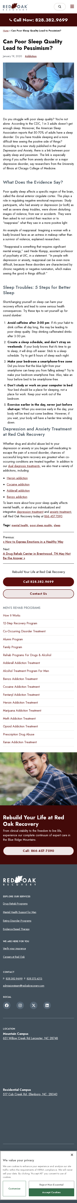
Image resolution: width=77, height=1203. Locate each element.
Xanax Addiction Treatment (20, 742)
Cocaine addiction (18, 484)
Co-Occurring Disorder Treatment (24, 631)
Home (6, 30)
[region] (38, 1175)
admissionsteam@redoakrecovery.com (23, 986)
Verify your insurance (14, 948)
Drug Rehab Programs (15, 903)
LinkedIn (47, 1005)
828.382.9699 (14, 978)
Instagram (20, 1005)
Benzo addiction (17, 497)
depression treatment (30, 512)
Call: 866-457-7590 (38, 851)
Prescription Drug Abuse (18, 734)
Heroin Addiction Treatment (20, 702)
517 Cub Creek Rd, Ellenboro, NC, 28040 (30, 1094)
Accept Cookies (51, 1192)
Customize (14, 1188)
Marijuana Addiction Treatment (22, 710)
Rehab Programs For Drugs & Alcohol (27, 655)
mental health (20, 525)
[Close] (72, 1155)
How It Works (11, 615)
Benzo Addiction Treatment (20, 679)
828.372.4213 (34, 978)
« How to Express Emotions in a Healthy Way (33, 542)
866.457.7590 (53, 516)
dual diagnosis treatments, (24, 466)
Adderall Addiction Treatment (21, 663)
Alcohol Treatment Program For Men (26, 671)
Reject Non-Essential (51, 1184)
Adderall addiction (18, 490)
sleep (57, 525)
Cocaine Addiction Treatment (21, 687)
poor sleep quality (41, 525)
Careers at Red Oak (14, 957)
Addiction (31, 56)
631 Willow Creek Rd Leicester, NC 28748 (30, 1038)
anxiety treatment (60, 512)
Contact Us (38, 594)
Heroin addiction (17, 478)
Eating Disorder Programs (17, 921)
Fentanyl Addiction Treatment (21, 695)
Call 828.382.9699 (38, 582)
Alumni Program (13, 639)
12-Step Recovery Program (20, 623)
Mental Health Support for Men (19, 912)
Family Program (12, 647)
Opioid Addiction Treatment (20, 726)
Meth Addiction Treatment (19, 718)
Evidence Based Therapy (16, 929)
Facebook (6, 1005)
